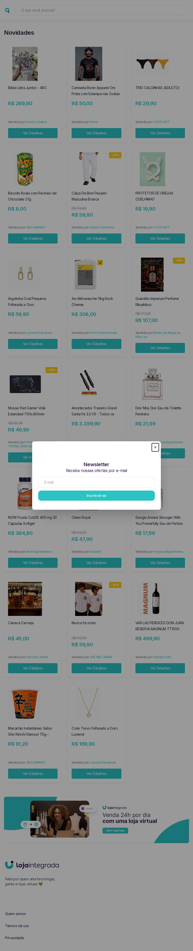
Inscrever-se (96, 495)
